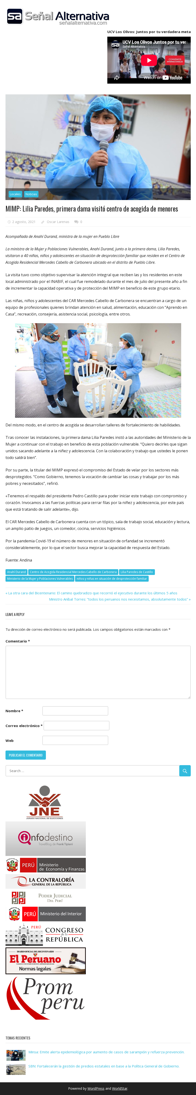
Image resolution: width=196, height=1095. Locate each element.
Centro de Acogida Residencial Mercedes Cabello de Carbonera (73, 572)
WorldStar (119, 1088)
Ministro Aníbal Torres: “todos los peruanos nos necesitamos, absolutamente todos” (118, 599)
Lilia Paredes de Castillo (137, 572)
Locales (15, 194)
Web (9, 740)
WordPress (95, 1088)
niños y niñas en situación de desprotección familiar (112, 579)
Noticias (31, 194)
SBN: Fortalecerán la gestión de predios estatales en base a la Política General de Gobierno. (104, 1066)
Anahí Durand (16, 572)
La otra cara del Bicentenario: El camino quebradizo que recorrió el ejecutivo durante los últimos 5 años (92, 592)
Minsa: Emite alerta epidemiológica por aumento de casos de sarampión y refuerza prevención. (106, 1051)
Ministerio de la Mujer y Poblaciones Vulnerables (40, 579)
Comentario (17, 641)
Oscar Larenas (58, 221)
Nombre (14, 710)
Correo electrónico (24, 725)
